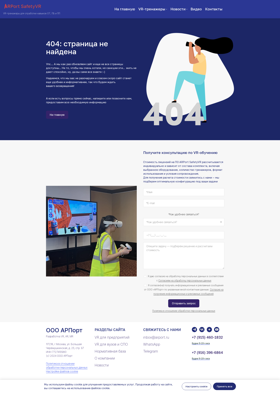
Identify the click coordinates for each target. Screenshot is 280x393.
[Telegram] (194, 329)
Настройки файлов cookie (62, 371)
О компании (105, 358)
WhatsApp (151, 344)
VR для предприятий (112, 337)
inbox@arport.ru (156, 337)
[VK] (201, 329)
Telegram (150, 351)
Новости (102, 365)
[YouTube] (216, 329)
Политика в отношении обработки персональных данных (183, 310)
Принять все (224, 386)
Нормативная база (110, 351)
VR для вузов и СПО (111, 344)
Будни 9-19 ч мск (201, 343)
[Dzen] (209, 329)
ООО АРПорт (64, 330)
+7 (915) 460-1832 (207, 337)
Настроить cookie (196, 386)
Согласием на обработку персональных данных (184, 280)
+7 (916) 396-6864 (207, 352)
